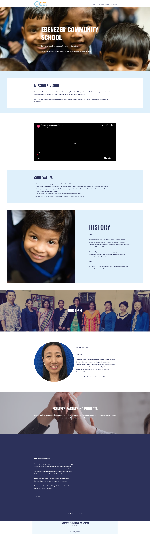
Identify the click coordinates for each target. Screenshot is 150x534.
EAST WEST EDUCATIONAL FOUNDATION (75, 523)
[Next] (142, 477)
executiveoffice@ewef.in (75, 525)
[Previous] (7, 477)
